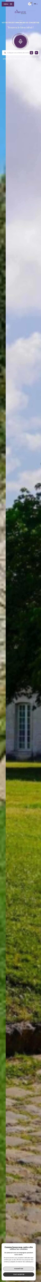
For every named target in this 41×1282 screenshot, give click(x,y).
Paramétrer (18, 1269)
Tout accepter (18, 1274)
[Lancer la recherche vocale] (20, 41)
